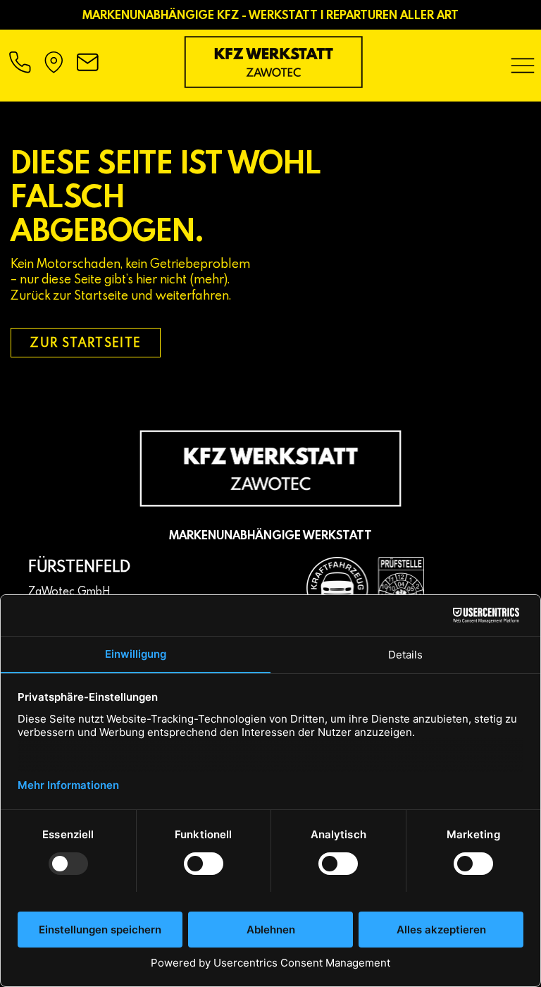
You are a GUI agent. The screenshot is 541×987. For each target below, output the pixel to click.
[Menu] (523, 65)
